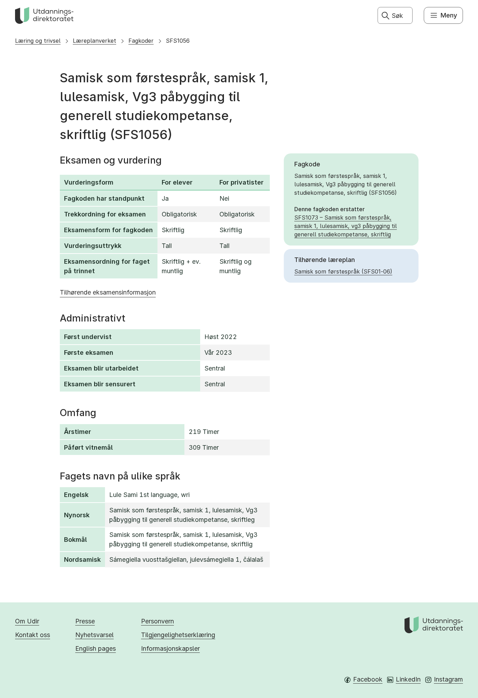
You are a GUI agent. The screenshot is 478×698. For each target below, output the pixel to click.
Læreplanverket (94, 40)
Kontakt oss (32, 634)
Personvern (157, 621)
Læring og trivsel (38, 40)
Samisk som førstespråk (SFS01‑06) (343, 271)
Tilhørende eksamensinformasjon (108, 292)
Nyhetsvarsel (94, 634)
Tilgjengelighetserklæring (178, 634)
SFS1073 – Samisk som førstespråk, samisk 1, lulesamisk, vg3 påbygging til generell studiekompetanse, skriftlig (345, 226)
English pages (95, 648)
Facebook (367, 679)
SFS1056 (178, 40)
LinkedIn (408, 679)
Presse (85, 621)
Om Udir (27, 621)
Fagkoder (141, 40)
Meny (449, 15)
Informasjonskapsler (170, 648)
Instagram (448, 679)
